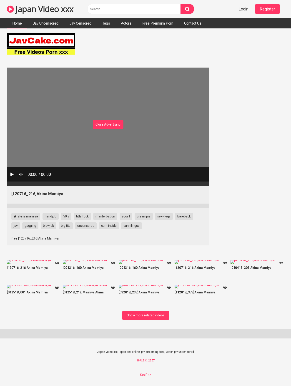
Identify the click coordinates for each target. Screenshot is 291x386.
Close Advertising (107, 124)
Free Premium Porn (157, 23)
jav (16, 225)
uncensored (85, 225)
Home (17, 23)
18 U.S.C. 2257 (145, 360)
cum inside (109, 225)
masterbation (105, 216)
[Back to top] (276, 372)
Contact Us (192, 23)
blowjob (48, 225)
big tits (65, 225)
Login (243, 9)
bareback (184, 216)
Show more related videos (145, 315)
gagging (30, 225)
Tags (106, 23)
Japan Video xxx (44, 9)
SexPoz (145, 375)
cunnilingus (131, 225)
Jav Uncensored (45, 23)
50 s (66, 216)
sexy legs (164, 216)
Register (267, 9)
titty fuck (82, 216)
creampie (144, 216)
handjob (50, 216)
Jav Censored (80, 23)
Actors (126, 23)
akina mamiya (27, 216)
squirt (126, 216)
